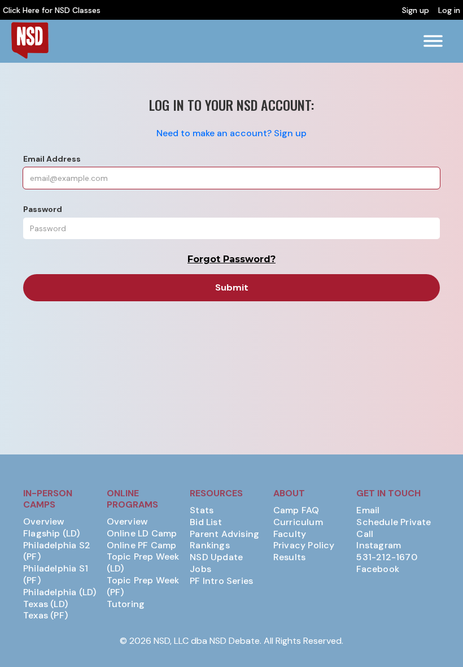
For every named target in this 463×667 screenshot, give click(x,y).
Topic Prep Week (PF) (143, 586)
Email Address (52, 159)
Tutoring (126, 604)
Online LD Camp (142, 533)
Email (367, 510)
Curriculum (298, 522)
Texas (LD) (45, 604)
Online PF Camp (142, 545)
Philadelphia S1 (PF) (55, 574)
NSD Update (216, 557)
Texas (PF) (45, 615)
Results (289, 557)
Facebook (377, 569)
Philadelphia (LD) (59, 592)
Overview (44, 521)
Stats (201, 510)
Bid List (206, 522)
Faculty (289, 534)
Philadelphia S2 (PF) (56, 551)
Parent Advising (224, 534)
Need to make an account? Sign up (231, 133)
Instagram (378, 545)
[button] (433, 41)
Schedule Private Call (393, 528)
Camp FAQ (296, 510)
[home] (29, 40)
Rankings (210, 545)
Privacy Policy (304, 545)
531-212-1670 (386, 557)
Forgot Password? (231, 259)
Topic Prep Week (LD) (143, 562)
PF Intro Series (221, 581)
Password (42, 209)
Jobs (200, 569)
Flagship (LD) (51, 533)
